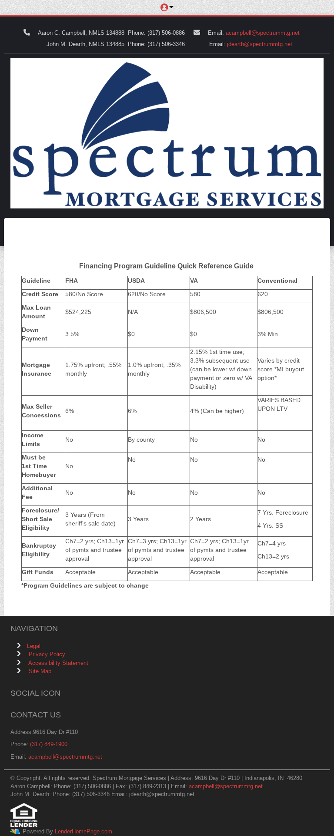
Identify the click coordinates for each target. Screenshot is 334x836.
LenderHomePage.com (83, 831)
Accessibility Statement (58, 663)
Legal (33, 646)
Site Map (40, 671)
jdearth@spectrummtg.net (259, 44)
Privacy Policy (47, 654)
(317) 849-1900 (48, 744)
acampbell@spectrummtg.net (263, 33)
